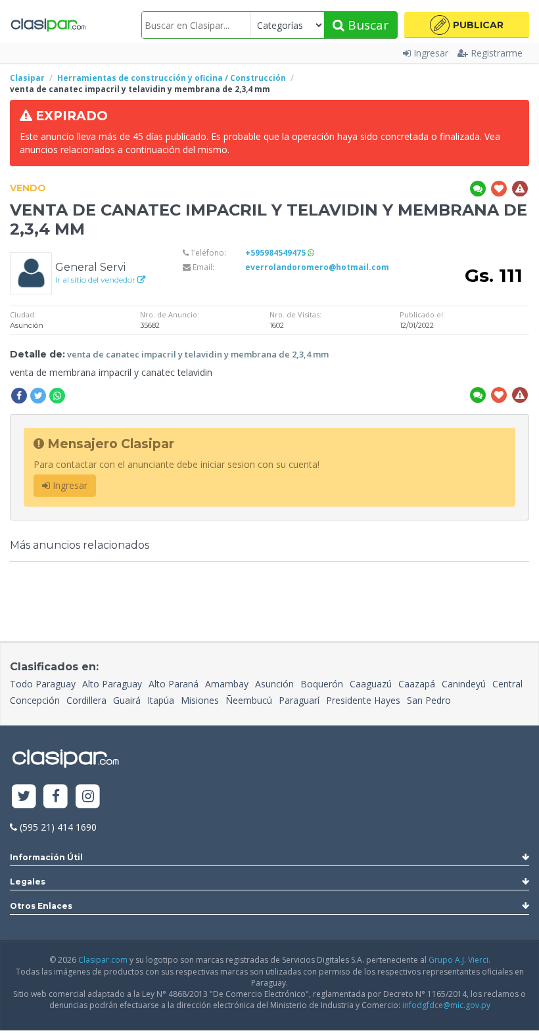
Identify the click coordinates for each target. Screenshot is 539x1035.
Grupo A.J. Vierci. (459, 959)
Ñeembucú (248, 700)
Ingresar (430, 53)
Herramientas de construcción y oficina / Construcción (171, 77)
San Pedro (429, 700)
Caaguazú (371, 684)
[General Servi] (31, 272)
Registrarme (497, 53)
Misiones (200, 700)
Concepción (35, 700)
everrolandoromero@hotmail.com (317, 267)
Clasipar (27, 77)
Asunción (274, 684)
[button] (466, 25)
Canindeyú (464, 684)
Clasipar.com (103, 959)
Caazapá (416, 684)
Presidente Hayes (363, 700)
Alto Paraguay (112, 684)
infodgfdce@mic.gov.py (446, 1005)
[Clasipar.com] (47, 25)
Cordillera (86, 700)
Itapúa (160, 700)
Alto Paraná (174, 684)
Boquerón (321, 684)
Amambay (226, 684)
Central (507, 684)
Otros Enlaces (41, 906)
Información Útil (46, 857)
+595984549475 (276, 252)
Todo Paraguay (43, 684)
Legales (27, 881)
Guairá (127, 700)
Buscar (366, 25)
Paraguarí (299, 700)
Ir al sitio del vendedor (96, 280)
